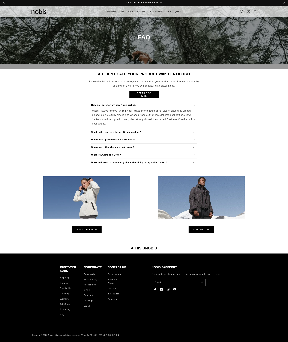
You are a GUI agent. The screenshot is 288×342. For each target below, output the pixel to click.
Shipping (64, 277)
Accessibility (90, 285)
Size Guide (65, 288)
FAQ (62, 314)
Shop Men (199, 229)
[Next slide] (284, 3)
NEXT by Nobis (156, 11)
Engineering (90, 274)
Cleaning (64, 293)
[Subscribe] (202, 282)
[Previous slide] (4, 3)
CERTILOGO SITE (144, 94)
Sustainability (91, 279)
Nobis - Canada (55, 335)
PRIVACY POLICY (89, 335)
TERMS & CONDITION (109, 335)
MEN (122, 11)
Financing (65, 309)
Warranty (64, 299)
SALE (131, 11)
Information (114, 293)
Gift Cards (65, 304)
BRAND (141, 11)
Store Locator (115, 274)
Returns (64, 283)
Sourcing (88, 295)
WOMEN (111, 11)
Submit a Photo (112, 281)
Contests (112, 299)
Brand (87, 306)
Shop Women (85, 229)
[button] (241, 12)
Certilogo (88, 300)
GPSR (87, 290)
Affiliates (112, 288)
